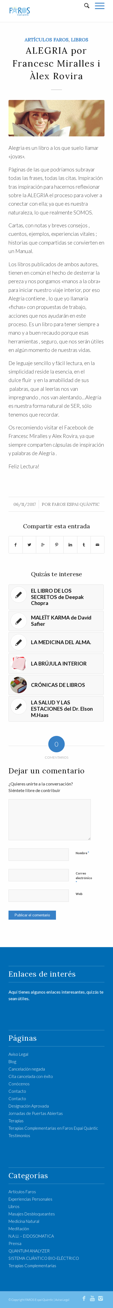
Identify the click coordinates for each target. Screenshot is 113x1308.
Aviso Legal (18, 1054)
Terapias (16, 1120)
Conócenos (19, 1083)
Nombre (82, 853)
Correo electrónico (84, 878)
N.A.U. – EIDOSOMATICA (31, 1236)
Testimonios (19, 1135)
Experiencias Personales (30, 1199)
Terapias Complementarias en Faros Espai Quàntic (53, 1128)
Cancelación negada (27, 1068)
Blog (12, 1061)
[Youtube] (92, 1298)
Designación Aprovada (29, 1105)
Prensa (15, 1243)
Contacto (17, 1091)
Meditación (19, 1228)
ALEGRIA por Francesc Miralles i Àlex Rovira (56, 63)
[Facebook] (84, 1298)
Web (79, 894)
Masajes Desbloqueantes (32, 1213)
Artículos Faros (47, 40)
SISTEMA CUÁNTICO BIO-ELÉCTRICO (44, 1258)
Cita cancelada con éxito (31, 1076)
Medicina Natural (24, 1221)
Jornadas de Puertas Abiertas (36, 1113)
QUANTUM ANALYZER (29, 1250)
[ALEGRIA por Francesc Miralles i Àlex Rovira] (56, 118)
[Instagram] (100, 1298)
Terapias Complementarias (32, 1265)
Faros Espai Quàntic (76, 504)
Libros (79, 40)
